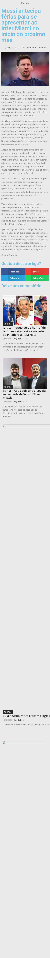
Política (7, 324)
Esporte (25, 3)
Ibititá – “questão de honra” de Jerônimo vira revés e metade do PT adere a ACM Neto (24, 331)
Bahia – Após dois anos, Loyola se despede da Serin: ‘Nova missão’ (24, 394)
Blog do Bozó (19, 339)
